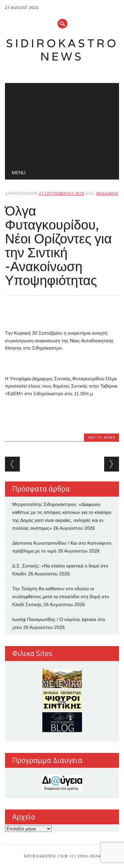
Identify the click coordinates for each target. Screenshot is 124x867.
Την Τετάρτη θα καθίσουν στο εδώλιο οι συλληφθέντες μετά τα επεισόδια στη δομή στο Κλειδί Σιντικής (60, 596)
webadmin (107, 193)
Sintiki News (101, 437)
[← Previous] (12, 464)
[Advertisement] (62, 122)
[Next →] (111, 464)
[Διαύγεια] (62, 783)
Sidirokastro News (62, 50)
